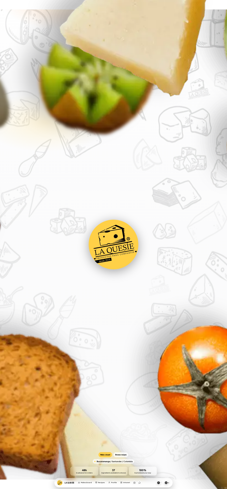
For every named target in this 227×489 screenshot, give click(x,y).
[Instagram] (134, 482)
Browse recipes (121, 455)
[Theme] (160, 483)
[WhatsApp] (139, 482)
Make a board (105, 455)
